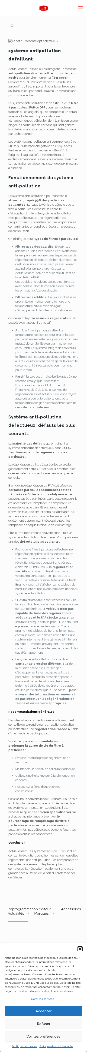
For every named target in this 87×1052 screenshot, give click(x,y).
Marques (41, 913)
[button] (80, 949)
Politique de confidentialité (56, 1046)
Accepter (44, 1011)
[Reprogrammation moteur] (43, 8)
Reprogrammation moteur (29, 909)
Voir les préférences (43, 1036)
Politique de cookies (24, 1046)
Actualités (16, 913)
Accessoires (71, 909)
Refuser (43, 1024)
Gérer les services (42, 999)
